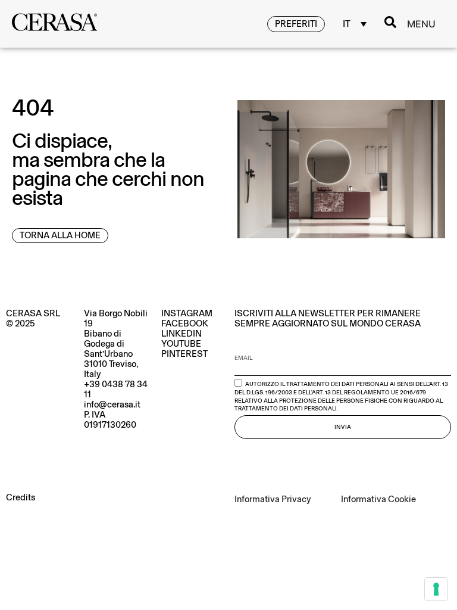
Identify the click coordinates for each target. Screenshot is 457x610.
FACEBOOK (184, 323)
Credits (20, 497)
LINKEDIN (181, 333)
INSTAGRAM (186, 313)
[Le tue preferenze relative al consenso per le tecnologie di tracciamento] (436, 589)
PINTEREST (184, 353)
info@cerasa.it (112, 404)
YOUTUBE (181, 343)
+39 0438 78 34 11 (116, 389)
